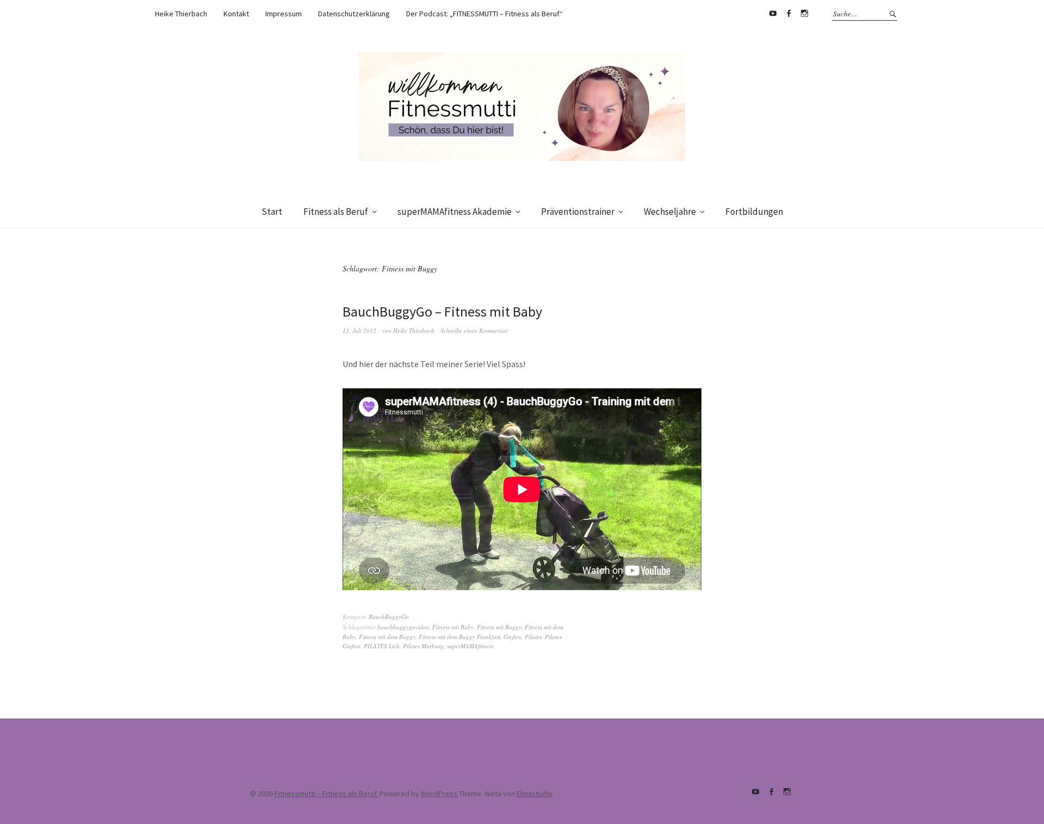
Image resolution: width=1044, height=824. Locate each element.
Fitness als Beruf (335, 212)
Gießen (512, 637)
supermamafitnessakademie (804, 13)
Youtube (773, 13)
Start (272, 212)
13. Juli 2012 (359, 330)
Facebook (788, 13)
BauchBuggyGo (389, 616)
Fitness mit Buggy (499, 627)
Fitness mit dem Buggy (387, 637)
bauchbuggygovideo (403, 627)
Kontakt (236, 13)
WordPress (439, 793)
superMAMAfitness (470, 646)
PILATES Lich (382, 646)
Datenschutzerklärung (354, 13)
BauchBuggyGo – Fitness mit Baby (442, 311)
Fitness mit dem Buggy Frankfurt (459, 637)
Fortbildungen (754, 212)
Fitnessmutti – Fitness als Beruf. (326, 793)
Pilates (533, 637)
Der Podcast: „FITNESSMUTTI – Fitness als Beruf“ (484, 13)
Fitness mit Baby (453, 627)
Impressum (283, 13)
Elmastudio (534, 793)
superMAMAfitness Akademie (454, 212)
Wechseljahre (670, 212)
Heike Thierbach (181, 13)
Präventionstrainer (577, 212)
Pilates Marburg (423, 646)
